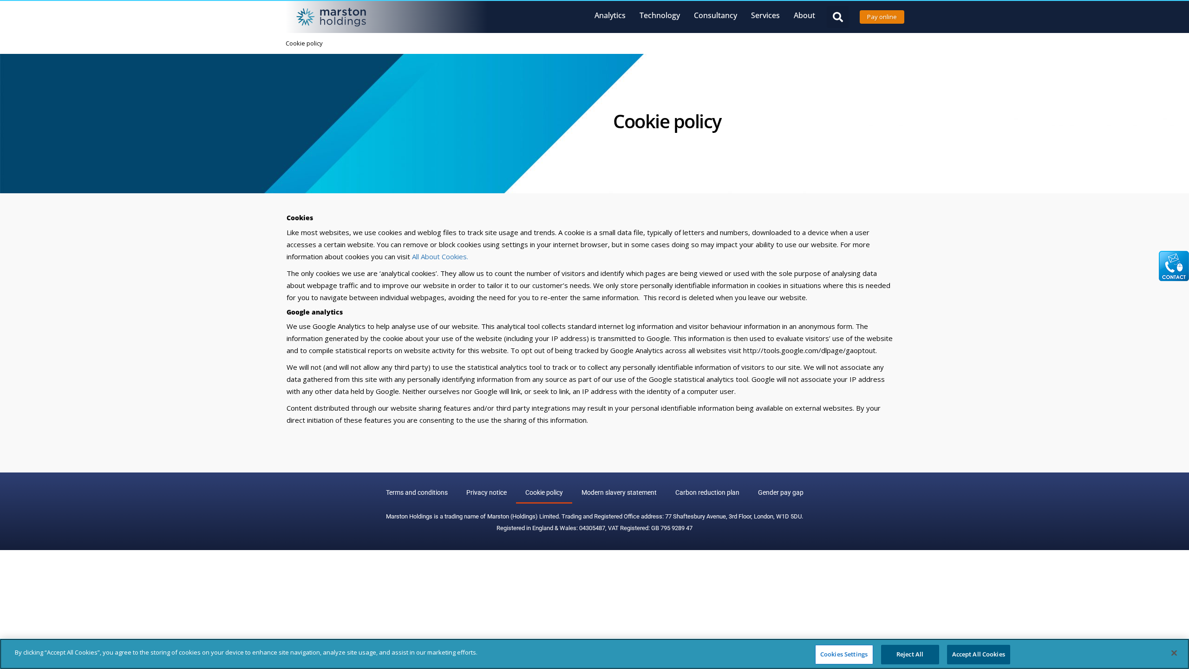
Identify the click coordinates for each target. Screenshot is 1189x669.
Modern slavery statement (619, 492)
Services (765, 15)
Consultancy (715, 15)
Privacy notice (486, 492)
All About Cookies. (440, 256)
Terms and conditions (417, 492)
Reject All (909, 654)
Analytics (610, 15)
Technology (660, 15)
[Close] (1174, 653)
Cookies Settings (844, 654)
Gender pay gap (781, 492)
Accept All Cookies (978, 654)
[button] (838, 17)
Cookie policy (544, 492)
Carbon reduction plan (707, 492)
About (804, 15)
